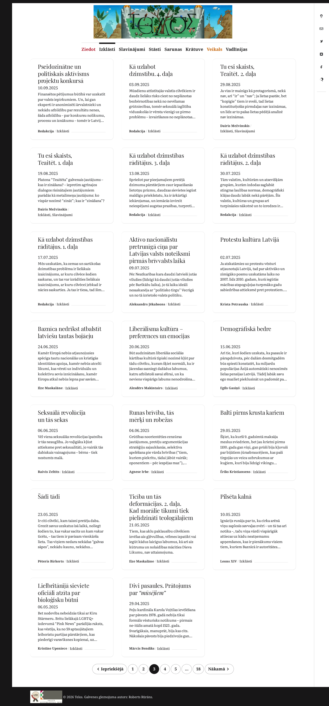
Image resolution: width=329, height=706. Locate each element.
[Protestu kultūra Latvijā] (254, 272)
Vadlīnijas (236, 49)
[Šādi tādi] (71, 529)
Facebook (321, 69)
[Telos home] (46, 697)
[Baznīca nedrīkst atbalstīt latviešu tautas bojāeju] (71, 359)
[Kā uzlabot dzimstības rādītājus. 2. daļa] (254, 185)
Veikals (214, 49)
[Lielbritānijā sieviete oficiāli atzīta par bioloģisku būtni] (71, 617)
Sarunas (173, 49)
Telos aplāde (321, 18)
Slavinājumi (132, 49)
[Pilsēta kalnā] (254, 529)
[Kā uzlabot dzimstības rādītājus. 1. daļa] (71, 272)
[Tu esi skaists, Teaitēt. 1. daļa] (71, 185)
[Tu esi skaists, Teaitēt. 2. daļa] (254, 99)
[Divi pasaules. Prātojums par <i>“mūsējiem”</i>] (163, 617)
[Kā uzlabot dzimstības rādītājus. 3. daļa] (163, 185)
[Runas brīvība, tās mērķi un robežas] (163, 442)
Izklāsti (107, 49)
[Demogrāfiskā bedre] (254, 359)
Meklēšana (321, 81)
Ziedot (88, 49)
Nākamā (216, 669)
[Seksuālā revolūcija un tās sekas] (71, 442)
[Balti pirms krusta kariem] (254, 442)
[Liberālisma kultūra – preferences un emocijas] (163, 359)
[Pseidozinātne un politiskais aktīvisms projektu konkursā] (71, 99)
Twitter (321, 43)
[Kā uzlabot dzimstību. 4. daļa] (163, 99)
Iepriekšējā (112, 669)
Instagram (321, 56)
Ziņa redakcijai (321, 30)
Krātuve (194, 49)
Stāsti (155, 49)
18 (198, 669)
